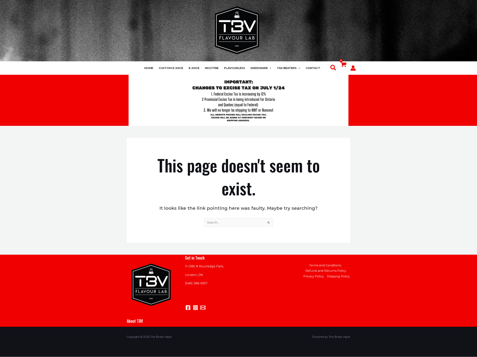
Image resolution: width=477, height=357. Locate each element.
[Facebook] (188, 307)
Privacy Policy (313, 276)
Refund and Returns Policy (325, 271)
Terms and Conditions (325, 265)
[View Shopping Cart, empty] (343, 68)
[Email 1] (203, 307)
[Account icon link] (353, 68)
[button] (269, 68)
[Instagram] (195, 307)
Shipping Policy (338, 276)
